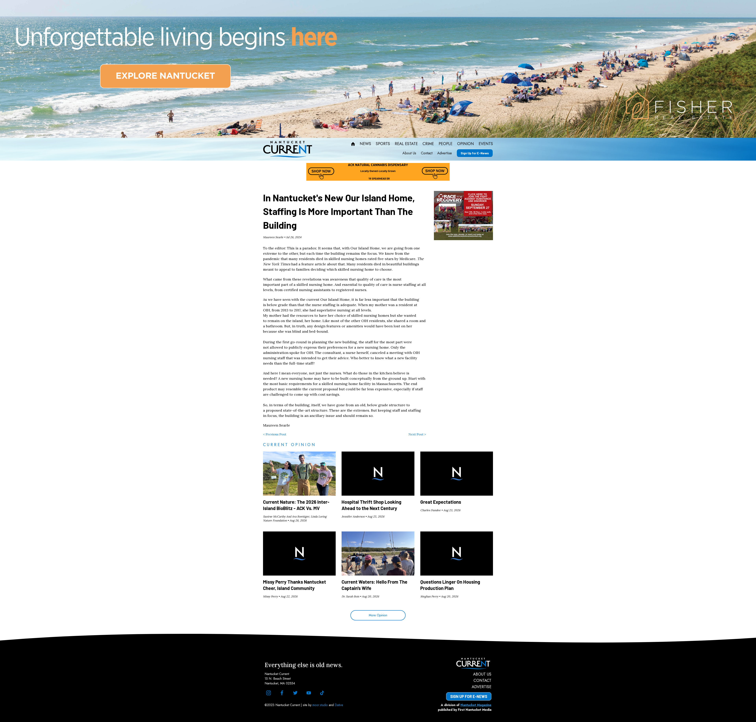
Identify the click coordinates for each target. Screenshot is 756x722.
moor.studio (320, 705)
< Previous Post (274, 434)
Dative (339, 705)
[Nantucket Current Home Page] (287, 149)
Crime (428, 144)
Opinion (465, 144)
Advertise (444, 153)
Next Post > (417, 434)
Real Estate (406, 144)
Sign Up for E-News (475, 153)
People (445, 144)
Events (486, 144)
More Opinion (378, 615)
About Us (409, 153)
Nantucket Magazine (475, 705)
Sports (383, 144)
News (365, 144)
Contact (427, 153)
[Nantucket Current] (468, 663)
